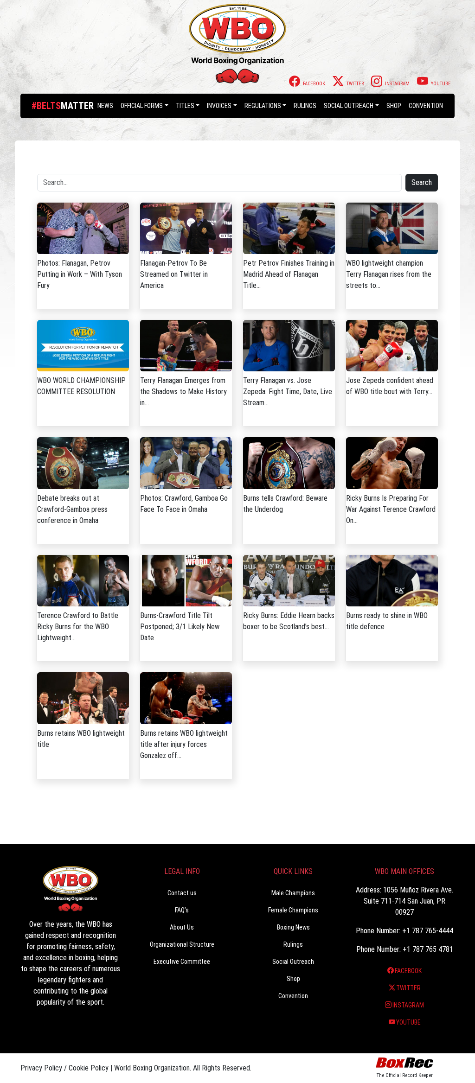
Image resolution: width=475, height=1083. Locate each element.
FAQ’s (182, 910)
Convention (293, 996)
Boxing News (293, 927)
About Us (182, 927)
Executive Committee (182, 961)
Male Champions (293, 893)
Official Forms (142, 105)
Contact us (182, 893)
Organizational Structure (182, 944)
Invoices (219, 105)
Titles (185, 105)
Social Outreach (348, 105)
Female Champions (293, 910)
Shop (393, 105)
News (105, 105)
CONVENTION (426, 105)
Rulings (305, 105)
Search (421, 182)
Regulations (262, 105)
